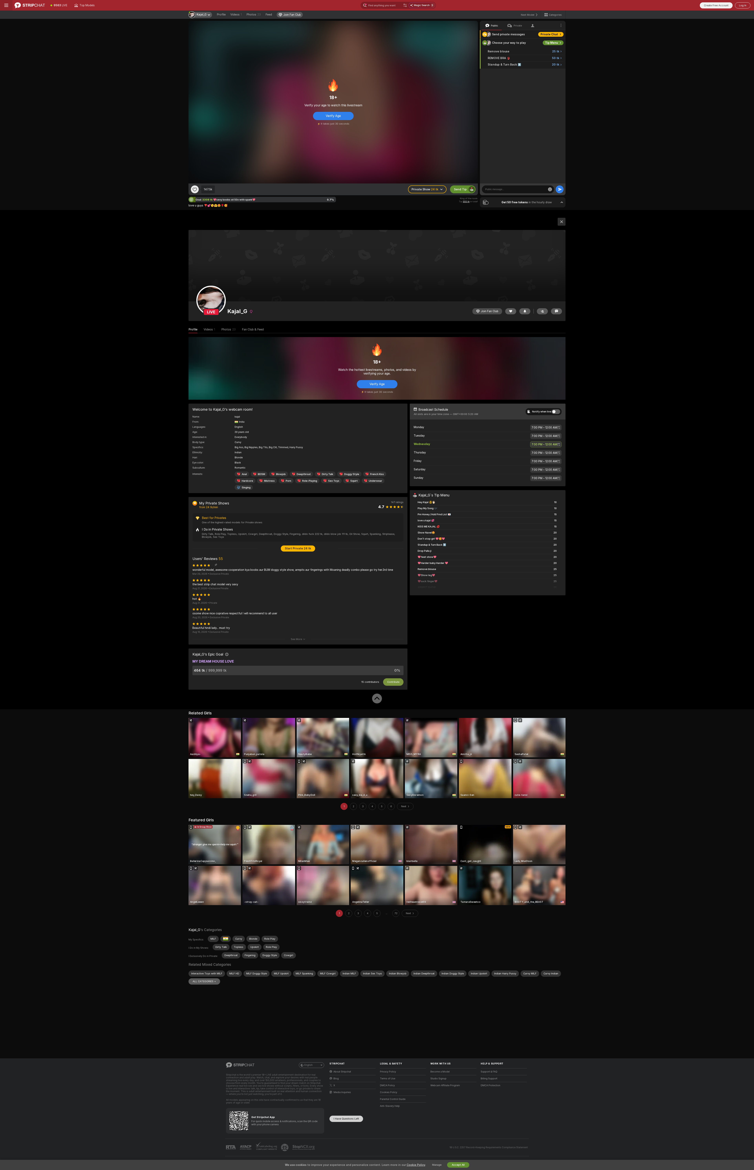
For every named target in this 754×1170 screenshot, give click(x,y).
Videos (236, 14)
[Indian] (225, 939)
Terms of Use (387, 1078)
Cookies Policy (388, 1092)
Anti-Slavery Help (390, 1106)
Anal (244, 473)
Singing (246, 487)
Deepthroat (304, 473)
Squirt (354, 480)
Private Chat (549, 34)
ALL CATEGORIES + (204, 981)
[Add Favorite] (195, 189)
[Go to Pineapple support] (285, 1147)
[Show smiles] (550, 189)
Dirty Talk (327, 473)
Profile (221, 14)
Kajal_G (194, 930)
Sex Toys (333, 480)
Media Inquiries (342, 1092)
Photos (253, 14)
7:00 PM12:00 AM (544, 427)
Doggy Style (351, 473)
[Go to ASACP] (246, 1147)
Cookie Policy (416, 1164)
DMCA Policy (387, 1085)
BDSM (261, 473)
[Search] (405, 5)
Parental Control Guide (392, 1099)
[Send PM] (556, 311)
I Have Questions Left (346, 1118)
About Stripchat (342, 1071)
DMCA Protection (490, 1085)
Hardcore (247, 480)
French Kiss (377, 473)
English (308, 1065)
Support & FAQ (489, 1071)
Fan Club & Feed (253, 329)
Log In (742, 5)
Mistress (269, 480)
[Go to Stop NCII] (304, 1147)
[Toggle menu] (6, 5)
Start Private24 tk (298, 548)
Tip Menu (551, 42)
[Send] (560, 189)
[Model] (562, 221)
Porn (288, 480)
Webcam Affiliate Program (445, 1085)
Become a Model (440, 1071)
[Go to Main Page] (30, 5)
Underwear (375, 480)
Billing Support (489, 1078)
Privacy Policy (388, 1071)
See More (296, 638)
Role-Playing (309, 480)
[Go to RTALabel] (231, 1147)
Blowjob (281, 473)
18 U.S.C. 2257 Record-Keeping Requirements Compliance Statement (488, 1147)
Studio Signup (438, 1078)
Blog (336, 1078)
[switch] (556, 411)
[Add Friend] (542, 311)
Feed (268, 14)
